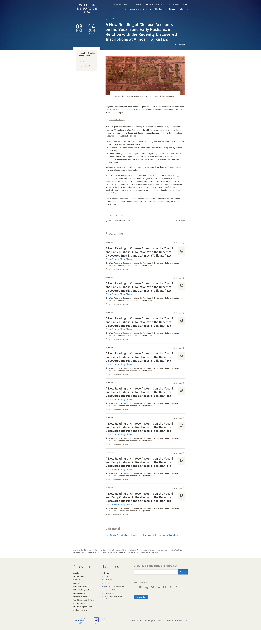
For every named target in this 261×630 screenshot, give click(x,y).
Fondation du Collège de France (114, 587)
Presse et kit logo (79, 593)
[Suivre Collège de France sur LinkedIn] (158, 587)
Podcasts (76, 580)
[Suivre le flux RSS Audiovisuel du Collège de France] (176, 587)
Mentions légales (149, 621)
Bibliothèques (159, 9)
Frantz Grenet (85, 66)
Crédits (160, 621)
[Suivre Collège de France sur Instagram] (140, 587)
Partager (181, 45)
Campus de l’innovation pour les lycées (114, 597)
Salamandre (108, 580)
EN (186, 4)
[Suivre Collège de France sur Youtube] (164, 587)
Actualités (76, 583)
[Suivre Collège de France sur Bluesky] (152, 587)
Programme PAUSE (110, 590)
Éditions (171, 9)
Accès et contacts (135, 621)
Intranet (106, 573)
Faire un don (141, 597)
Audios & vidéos (157, 4)
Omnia (106, 576)
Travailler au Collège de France (84, 600)
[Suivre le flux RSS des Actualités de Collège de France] (170, 587)
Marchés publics (79, 603)
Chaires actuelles (100, 550)
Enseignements (162, 550)
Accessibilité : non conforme (173, 621)
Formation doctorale (80, 597)
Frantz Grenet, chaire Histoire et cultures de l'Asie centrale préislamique (144, 535)
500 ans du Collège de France (83, 590)
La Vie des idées (109, 593)
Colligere (107, 583)
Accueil (75, 550)
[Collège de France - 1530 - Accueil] (87, 8)
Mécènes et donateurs (80, 610)
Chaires (176, 4)
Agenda (138, 4)
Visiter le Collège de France (82, 607)
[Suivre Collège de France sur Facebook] (135, 587)
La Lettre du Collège (80, 587)
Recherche (147, 9)
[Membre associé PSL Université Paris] (99, 620)
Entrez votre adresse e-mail (144, 572)
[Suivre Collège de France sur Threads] (146, 587)
